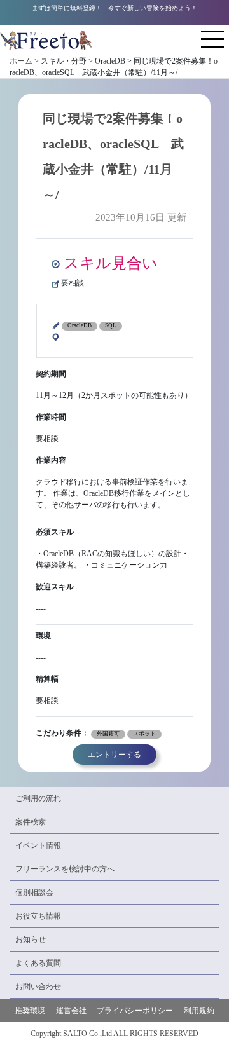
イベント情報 (38, 845)
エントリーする (114, 754)
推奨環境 (30, 1010)
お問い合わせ (38, 986)
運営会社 (71, 1010)
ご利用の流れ (38, 798)
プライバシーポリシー (135, 1010)
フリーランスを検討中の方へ (64, 868)
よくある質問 (38, 963)
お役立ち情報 (38, 916)
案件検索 (30, 821)
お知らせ (30, 939)
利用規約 (199, 1010)
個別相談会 (34, 892)
